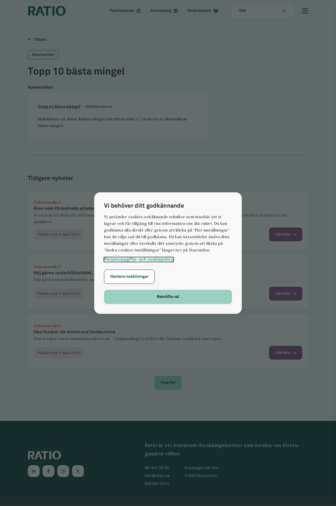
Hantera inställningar (129, 276)
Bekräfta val (168, 297)
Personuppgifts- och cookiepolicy (138, 259)
